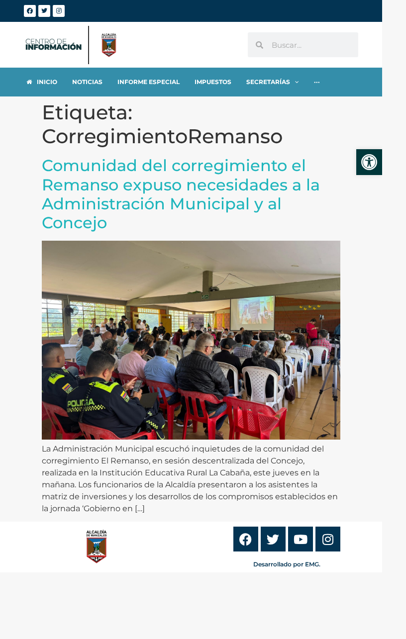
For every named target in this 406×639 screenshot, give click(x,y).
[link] (369, 162)
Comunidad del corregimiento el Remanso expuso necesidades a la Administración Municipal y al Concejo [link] (181, 194)
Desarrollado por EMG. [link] (286, 564)
